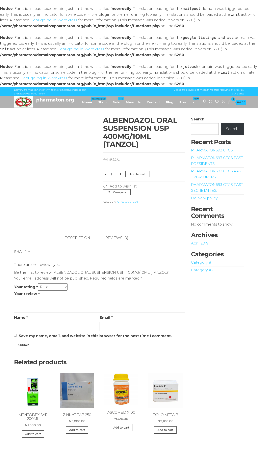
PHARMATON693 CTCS (212, 150)
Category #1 (201, 262)
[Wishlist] (217, 101)
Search (197, 119)
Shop (102, 102)
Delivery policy (204, 198)
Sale (118, 101)
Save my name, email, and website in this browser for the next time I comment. (95, 336)
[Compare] (210, 101)
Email (106, 317)
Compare (119, 192)
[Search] (204, 101)
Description (77, 238)
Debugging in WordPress (53, 20)
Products (188, 101)
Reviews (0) (116, 238)
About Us (133, 102)
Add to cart (138, 174)
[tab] (80, 238)
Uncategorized (127, 201)
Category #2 (202, 270)
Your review (27, 294)
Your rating (26, 287)
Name (21, 317)
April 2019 (199, 243)
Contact (153, 102)
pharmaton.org (55, 100)
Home (88, 101)
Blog (169, 102)
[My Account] (223, 101)
